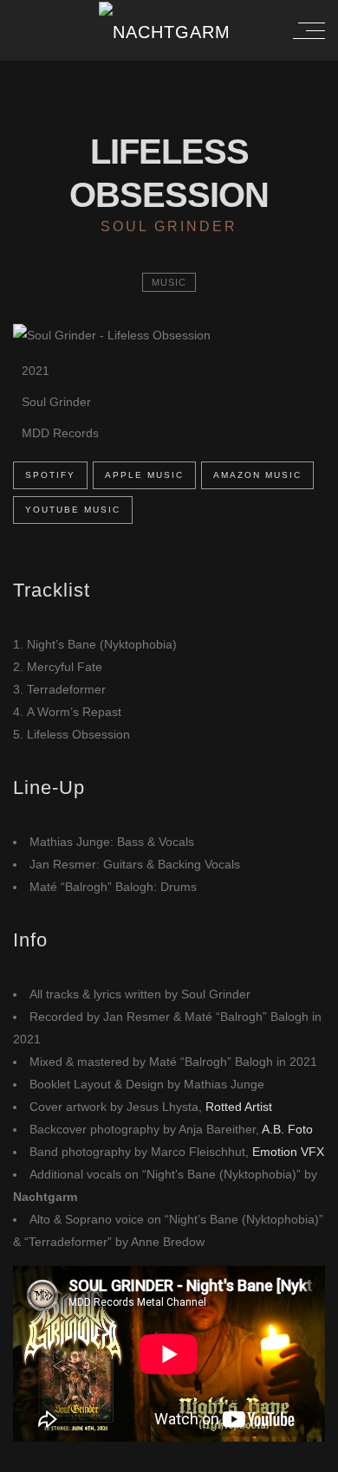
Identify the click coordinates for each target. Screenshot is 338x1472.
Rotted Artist (238, 1107)
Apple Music (144, 475)
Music (169, 282)
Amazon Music (257, 475)
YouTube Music (72, 509)
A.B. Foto (287, 1129)
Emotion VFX (288, 1152)
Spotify (50, 475)
